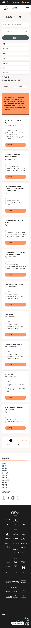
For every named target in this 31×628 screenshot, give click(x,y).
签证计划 (4, 470)
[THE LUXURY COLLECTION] (23, 520)
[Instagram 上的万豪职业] (13, 498)
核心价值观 (5, 473)
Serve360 (4, 475)
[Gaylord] (15, 549)
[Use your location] (26, 31)
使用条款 (4, 478)
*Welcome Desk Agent (13, 344)
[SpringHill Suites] (23, 562)
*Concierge (9, 314)
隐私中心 (4, 482)
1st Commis (9, 374)
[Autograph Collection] (7, 543)
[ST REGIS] (7, 525)
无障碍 (4, 463)
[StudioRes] (9, 597)
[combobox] (15, 24)
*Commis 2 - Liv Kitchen (14, 284)
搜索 (14, 38)
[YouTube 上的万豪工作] (17, 498)
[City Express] (7, 583)
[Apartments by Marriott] (15, 597)
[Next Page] (13, 444)
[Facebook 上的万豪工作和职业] (8, 498)
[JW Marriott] (24, 525)
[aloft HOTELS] (7, 572)
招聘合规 (4, 487)
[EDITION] (7, 519)
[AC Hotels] (15, 567)
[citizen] (23, 568)
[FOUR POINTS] (15, 562)
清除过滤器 (5, 77)
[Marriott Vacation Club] (7, 548)
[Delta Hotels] (23, 534)
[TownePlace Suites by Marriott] (15, 591)
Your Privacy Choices (10, 466)
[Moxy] (15, 572)
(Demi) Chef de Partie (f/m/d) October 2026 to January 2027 (14, 188)
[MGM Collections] (23, 547)
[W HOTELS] (15, 525)
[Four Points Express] (15, 583)
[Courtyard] (7, 562)
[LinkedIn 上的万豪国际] (3, 498)
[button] (15, 44)
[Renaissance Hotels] (23, 539)
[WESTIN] (7, 538)
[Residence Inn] (7, 591)
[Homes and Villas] (24, 597)
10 (9, 444)
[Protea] (23, 572)
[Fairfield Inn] (7, 566)
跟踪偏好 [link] (4, 468)
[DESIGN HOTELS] (24, 543)
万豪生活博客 (5, 480)
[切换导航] (27, 8)
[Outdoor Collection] (18, 554)
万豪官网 (4, 485)
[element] (23, 592)
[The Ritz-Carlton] (15, 520)
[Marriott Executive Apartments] (15, 602)
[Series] (23, 582)
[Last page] (18, 444)
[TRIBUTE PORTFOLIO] (15, 543)
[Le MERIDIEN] (15, 538)
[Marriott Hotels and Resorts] (7, 534)
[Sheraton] (15, 534)
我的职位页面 (16, 2)
